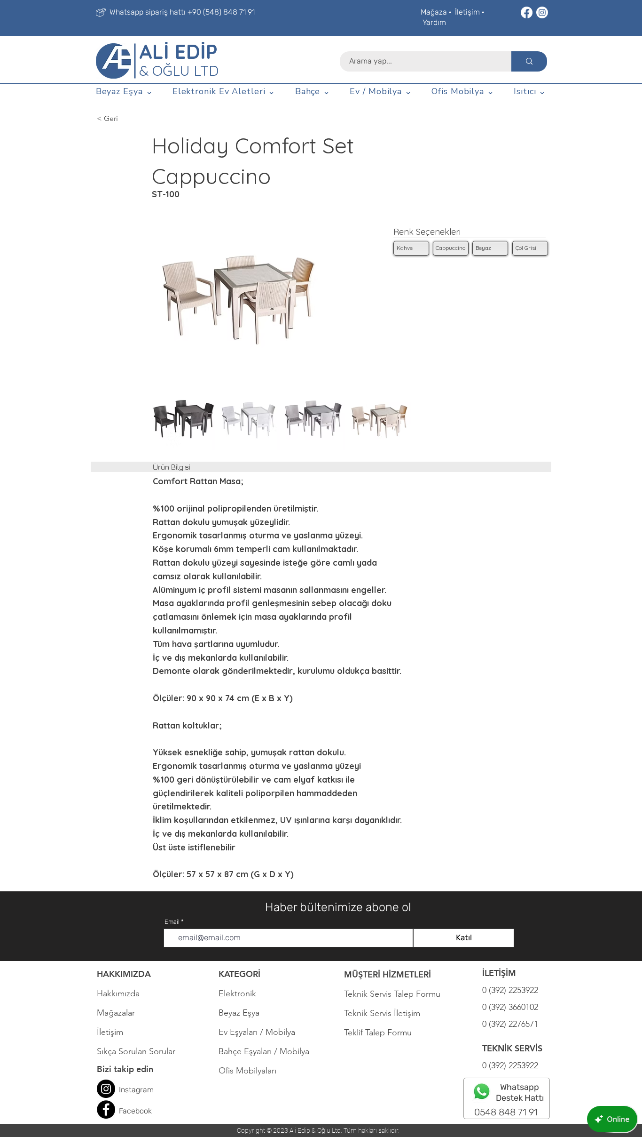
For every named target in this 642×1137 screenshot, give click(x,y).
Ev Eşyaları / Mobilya (257, 1032)
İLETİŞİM (499, 973)
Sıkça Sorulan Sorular (136, 1051)
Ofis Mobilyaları (247, 1070)
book (143, 1110)
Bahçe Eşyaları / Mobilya (264, 1051)
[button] (124, 92)
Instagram (136, 1089)
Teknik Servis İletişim (382, 1013)
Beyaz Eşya (244, 1013)
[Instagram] (542, 12)
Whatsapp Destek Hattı (520, 1092)
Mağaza (434, 12)
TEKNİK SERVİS (512, 1048)
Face (127, 1110)
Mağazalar (116, 1013)
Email (172, 922)
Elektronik (237, 993)
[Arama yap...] (529, 61)
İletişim (467, 12)
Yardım (434, 22)
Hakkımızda (118, 993)
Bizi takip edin (125, 1069)
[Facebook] (526, 12)
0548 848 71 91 (506, 1112)
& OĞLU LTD (179, 71)
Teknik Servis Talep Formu (392, 994)
